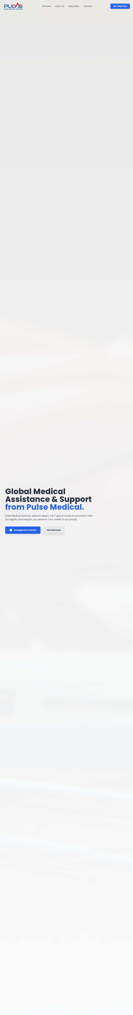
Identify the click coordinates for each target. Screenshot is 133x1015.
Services (46, 6)
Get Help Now (120, 6)
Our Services (53, 530)
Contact (88, 6)
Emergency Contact (25, 530)
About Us (59, 6)
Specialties (73, 6)
